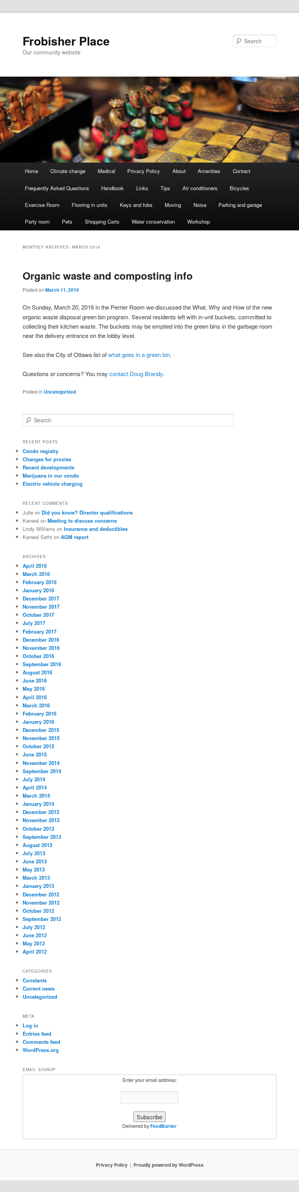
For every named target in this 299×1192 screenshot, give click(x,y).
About (179, 171)
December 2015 (41, 729)
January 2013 (38, 885)
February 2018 (39, 582)
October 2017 (38, 614)
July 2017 (34, 623)
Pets (67, 221)
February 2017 (39, 631)
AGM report (74, 537)
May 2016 (34, 688)
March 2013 (36, 877)
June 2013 (35, 861)
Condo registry (40, 451)
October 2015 (38, 746)
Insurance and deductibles (96, 528)
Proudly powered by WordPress (169, 1164)
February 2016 (39, 713)
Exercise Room (42, 204)
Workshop (198, 221)
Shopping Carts (102, 221)
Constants (35, 980)
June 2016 (35, 680)
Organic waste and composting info (108, 275)
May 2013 (34, 869)
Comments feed (41, 1041)
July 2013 (34, 853)
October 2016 (38, 656)
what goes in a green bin (139, 354)
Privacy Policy (143, 171)
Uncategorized (60, 391)
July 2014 (34, 779)
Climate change (67, 171)
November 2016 (41, 647)
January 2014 (38, 803)
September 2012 (42, 918)
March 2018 (36, 574)
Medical (106, 171)
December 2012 (41, 894)
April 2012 (35, 951)
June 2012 (35, 935)
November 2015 (41, 738)
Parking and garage (240, 204)
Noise (199, 204)
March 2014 (36, 795)
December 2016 (41, 639)
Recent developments (48, 467)
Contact (241, 171)
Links (142, 188)
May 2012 (34, 943)
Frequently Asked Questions (57, 188)
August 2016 (37, 672)
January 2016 (38, 721)
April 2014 (35, 787)
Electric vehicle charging (53, 483)
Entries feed (37, 1033)
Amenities (209, 171)
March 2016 (36, 705)
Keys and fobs (136, 204)
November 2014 (41, 763)
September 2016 (42, 664)
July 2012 (34, 927)
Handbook (112, 188)
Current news (39, 988)
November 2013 (41, 820)
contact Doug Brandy (136, 373)
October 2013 (38, 828)
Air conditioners (200, 188)
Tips (165, 188)
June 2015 (35, 754)
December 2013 (41, 812)
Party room (37, 221)
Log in (30, 1025)
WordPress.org (41, 1050)
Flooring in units (89, 204)
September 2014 (42, 771)
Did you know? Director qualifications (87, 512)
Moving (173, 204)
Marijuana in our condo (51, 475)
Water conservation (153, 221)
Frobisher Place (66, 40)
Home (31, 171)
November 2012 (41, 902)
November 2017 (41, 606)
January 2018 (38, 590)
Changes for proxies (47, 459)
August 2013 (37, 845)
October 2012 (38, 910)
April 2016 (35, 697)
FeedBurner (163, 1125)
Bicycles (239, 188)
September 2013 (42, 836)
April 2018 (35, 565)
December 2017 (41, 598)
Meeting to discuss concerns (82, 520)
